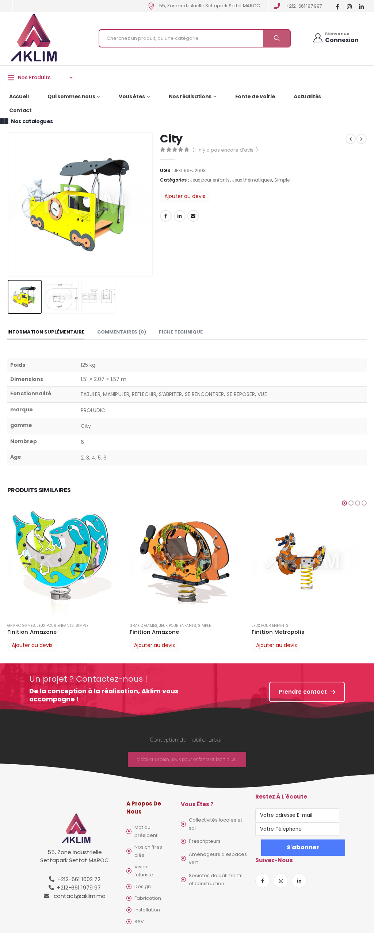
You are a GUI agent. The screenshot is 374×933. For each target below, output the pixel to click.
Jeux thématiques (252, 180)
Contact (20, 110)
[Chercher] (276, 38)
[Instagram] (349, 6)
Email (193, 216)
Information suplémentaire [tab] (45, 331)
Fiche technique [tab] (181, 331)
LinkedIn (180, 216)
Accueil (19, 96)
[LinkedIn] (361, 6)
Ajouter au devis (184, 196)
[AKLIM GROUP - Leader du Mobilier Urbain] (34, 38)
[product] (64, 562)
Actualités (307, 96)
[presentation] (9, 204)
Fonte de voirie (255, 96)
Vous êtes (132, 96)
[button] (344, 503)
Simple (282, 180)
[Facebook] (337, 6)
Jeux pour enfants (210, 180)
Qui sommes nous (71, 96)
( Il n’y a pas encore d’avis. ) (225, 149)
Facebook (166, 216)
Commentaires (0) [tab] (121, 331)
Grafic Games (21, 625)
